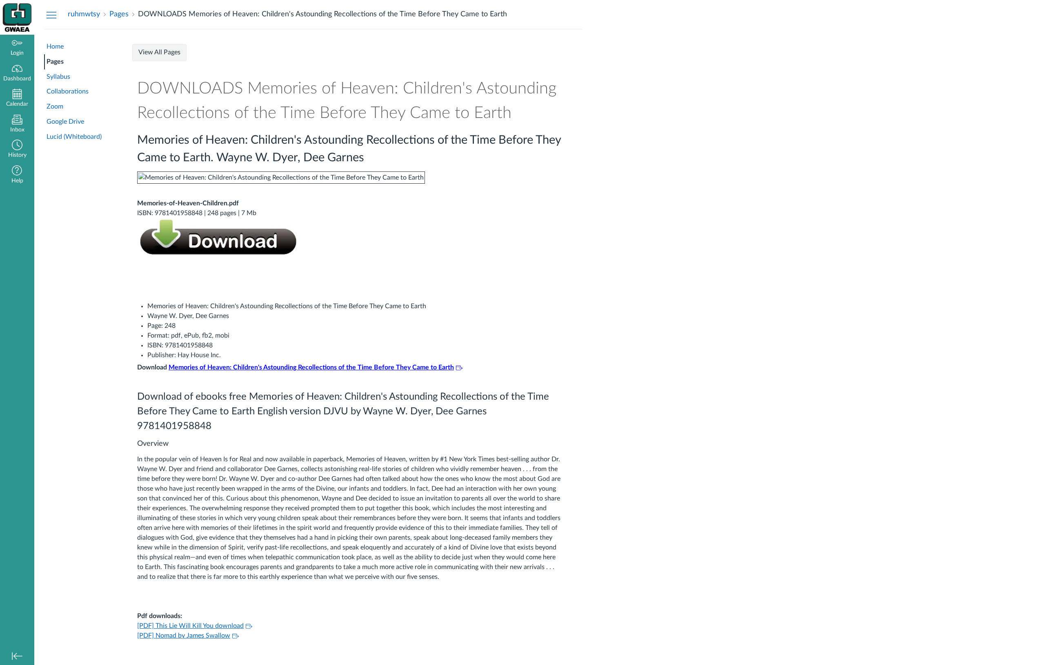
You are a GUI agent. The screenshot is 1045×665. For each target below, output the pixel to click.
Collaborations (68, 91)
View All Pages (159, 52)
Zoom (55, 106)
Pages (55, 61)
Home (55, 46)
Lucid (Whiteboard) (74, 136)
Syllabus (58, 76)
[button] (17, 149)
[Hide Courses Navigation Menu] (51, 15)
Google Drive (65, 121)
